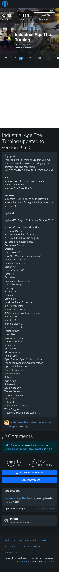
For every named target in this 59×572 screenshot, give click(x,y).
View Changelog (44, 508)
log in (50, 448)
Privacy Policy (12, 546)
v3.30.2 (51, 561)
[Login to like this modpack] (11, 463)
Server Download (30, 479)
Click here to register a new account (24, 448)
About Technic (32, 540)
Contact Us (11, 552)
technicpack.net (13, 540)
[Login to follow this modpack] (33, 463)
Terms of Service (31, 546)
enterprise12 (25, 44)
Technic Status (23, 561)
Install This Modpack (45, 17)
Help (44, 540)
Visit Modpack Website (30, 472)
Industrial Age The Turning (20, 498)
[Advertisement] (29, 98)
